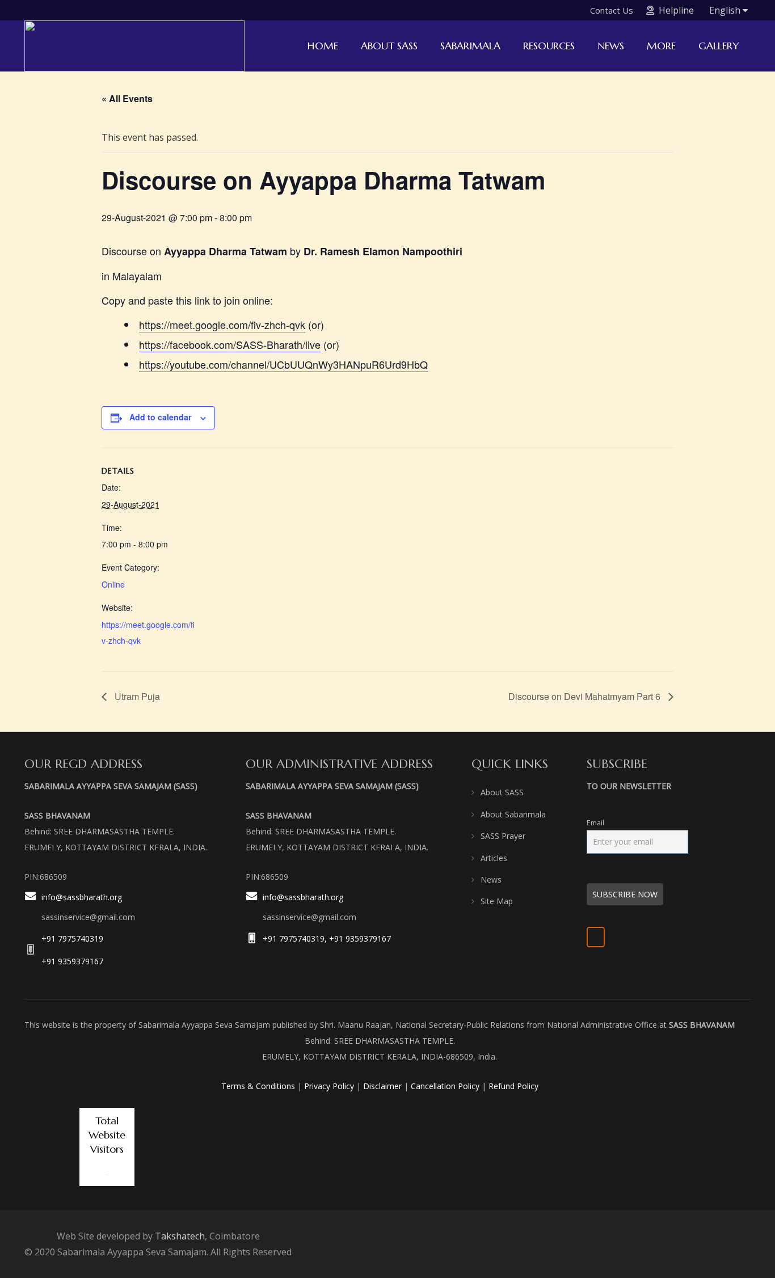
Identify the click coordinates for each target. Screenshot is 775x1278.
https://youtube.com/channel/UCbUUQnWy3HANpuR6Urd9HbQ (283, 364)
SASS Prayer (503, 835)
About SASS (502, 792)
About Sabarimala (513, 814)
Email (595, 823)
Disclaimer (382, 1086)
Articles (494, 858)
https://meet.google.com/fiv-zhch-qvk (222, 324)
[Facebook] (596, 937)
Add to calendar (160, 417)
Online (113, 584)
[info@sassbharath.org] (32, 908)
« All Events (127, 98)
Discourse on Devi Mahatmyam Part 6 (585, 696)
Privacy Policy (329, 1086)
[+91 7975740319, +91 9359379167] (254, 938)
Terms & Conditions (258, 1086)
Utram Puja (136, 696)
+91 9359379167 (72, 961)
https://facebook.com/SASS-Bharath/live (230, 344)
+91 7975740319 (72, 938)
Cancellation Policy (445, 1086)
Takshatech (180, 1236)
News (491, 879)
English (726, 10)
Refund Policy (513, 1086)
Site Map (497, 901)
